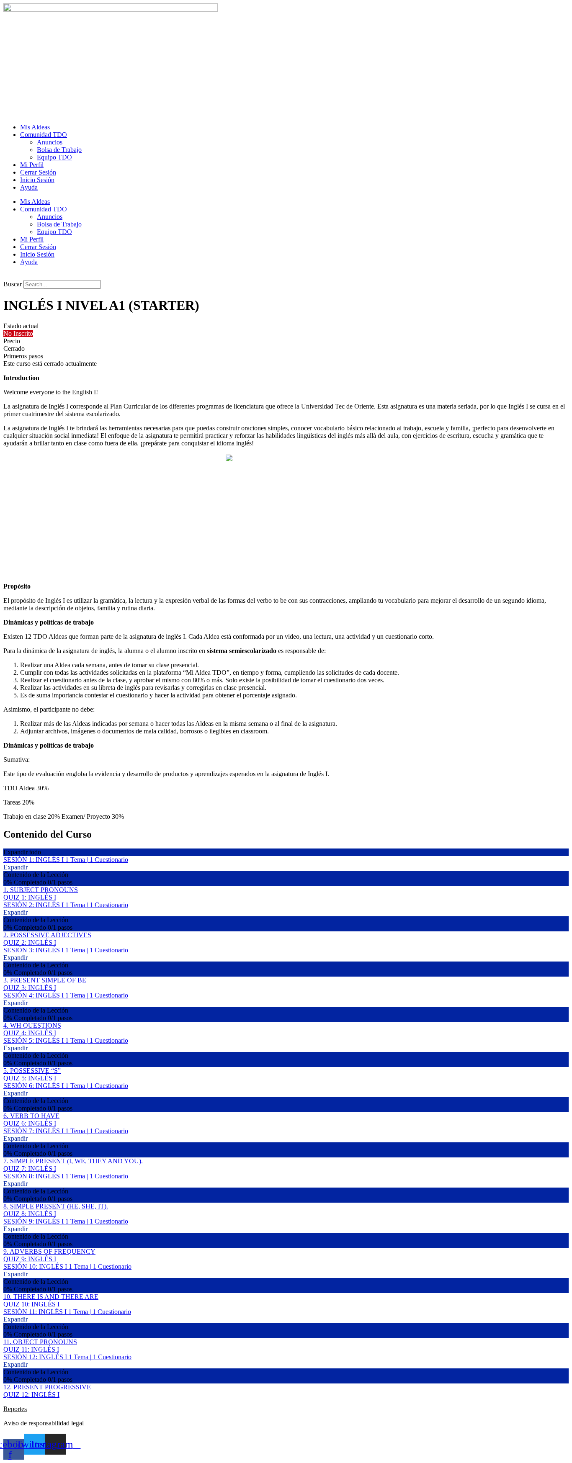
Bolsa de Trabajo (59, 149)
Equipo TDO (54, 157)
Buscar (12, 284)
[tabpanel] (286, 597)
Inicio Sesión (37, 179)
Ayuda (29, 187)
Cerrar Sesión (38, 172)
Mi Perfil (32, 164)
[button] (286, 276)
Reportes (15, 1408)
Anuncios (49, 142)
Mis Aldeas (35, 127)
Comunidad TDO (43, 134)
